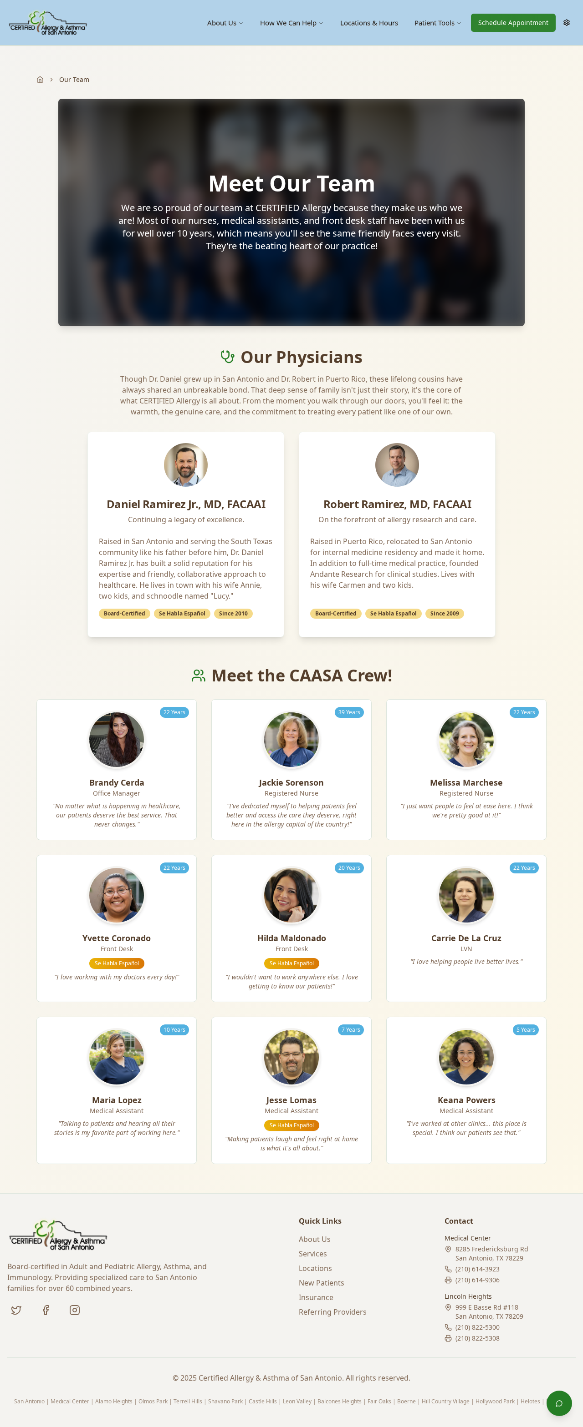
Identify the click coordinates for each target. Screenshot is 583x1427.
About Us (221, 22)
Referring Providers (333, 1312)
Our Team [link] (74, 79)
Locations (315, 1268)
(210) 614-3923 (477, 1269)
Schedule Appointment (513, 22)
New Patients (321, 1283)
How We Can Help (288, 22)
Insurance (316, 1297)
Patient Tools (434, 22)
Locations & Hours (369, 22)
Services (313, 1254)
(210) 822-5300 (477, 1327)
